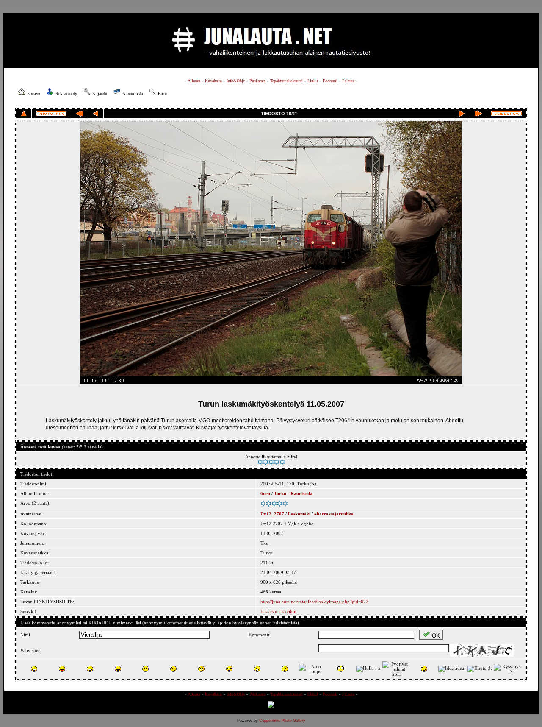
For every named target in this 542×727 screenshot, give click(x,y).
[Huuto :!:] (479, 669)
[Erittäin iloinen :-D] (90, 669)
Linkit (312, 80)
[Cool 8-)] (229, 669)
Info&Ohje (236, 80)
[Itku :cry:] (201, 669)
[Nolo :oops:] (313, 669)
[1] (260, 462)
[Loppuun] (478, 113)
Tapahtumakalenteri (286, 80)
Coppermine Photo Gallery (282, 721)
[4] (276, 462)
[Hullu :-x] (368, 669)
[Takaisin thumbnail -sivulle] (23, 113)
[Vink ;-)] (424, 669)
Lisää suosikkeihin (278, 611)
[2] (265, 462)
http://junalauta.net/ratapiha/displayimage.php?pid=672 (314, 601)
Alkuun (194, 80)
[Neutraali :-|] (145, 669)
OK (436, 635)
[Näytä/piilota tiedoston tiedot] (51, 113)
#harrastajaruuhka (334, 513)
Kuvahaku (213, 80)
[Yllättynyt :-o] (257, 669)
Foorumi (330, 80)
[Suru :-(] (173, 669)
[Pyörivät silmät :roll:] (396, 669)
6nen (265, 493)
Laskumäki (299, 513)
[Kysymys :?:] (508, 669)
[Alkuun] (79, 113)
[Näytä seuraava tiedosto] (462, 113)
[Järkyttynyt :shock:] (340, 669)
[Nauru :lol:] (34, 669)
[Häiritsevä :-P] (62, 669)
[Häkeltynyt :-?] (285, 669)
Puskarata (257, 80)
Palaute (348, 80)
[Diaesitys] (506, 113)
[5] (282, 462)
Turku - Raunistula (293, 493)
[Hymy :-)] (118, 669)
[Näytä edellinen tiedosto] (95, 113)
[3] (271, 462)
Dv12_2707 (272, 513)
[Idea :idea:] (451, 669)
